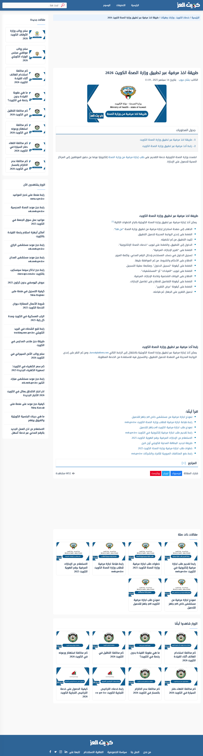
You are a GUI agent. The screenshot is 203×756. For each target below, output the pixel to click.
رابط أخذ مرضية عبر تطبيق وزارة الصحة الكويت (169, 146)
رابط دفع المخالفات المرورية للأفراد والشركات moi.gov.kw (161, 453)
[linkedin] (66, 752)
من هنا (119, 229)
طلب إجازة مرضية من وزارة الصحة (126, 157)
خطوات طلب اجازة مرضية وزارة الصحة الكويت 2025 (165, 448)
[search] (61, 5)
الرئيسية (135, 5)
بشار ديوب (184, 79)
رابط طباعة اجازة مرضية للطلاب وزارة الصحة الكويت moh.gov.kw (158, 422)
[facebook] (50, 752)
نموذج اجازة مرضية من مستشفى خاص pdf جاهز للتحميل (162, 416)
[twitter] (55, 752)
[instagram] (61, 752)
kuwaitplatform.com (99, 352)
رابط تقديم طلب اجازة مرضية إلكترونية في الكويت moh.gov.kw (158, 432)
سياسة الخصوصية (117, 752)
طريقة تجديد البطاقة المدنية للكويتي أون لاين (166, 443)
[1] (113, 221)
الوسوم (106, 5)
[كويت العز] (188, 5)
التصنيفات (120, 5)
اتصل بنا (135, 752)
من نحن (147, 752)
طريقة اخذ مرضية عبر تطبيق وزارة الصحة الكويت (168, 139)
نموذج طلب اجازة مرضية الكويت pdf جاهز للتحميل (166, 427)
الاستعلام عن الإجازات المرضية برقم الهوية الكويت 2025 (162, 437)
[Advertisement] (127, 45)
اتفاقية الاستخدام (94, 752)
